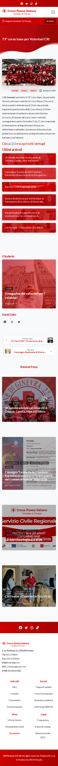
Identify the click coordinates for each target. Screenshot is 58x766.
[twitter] (26, 3)
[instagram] (31, 3)
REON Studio (35, 759)
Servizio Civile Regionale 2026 (23, 540)
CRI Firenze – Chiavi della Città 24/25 (28, 596)
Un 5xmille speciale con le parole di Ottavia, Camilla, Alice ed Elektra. (26, 409)
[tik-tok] (36, 3)
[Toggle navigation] (53, 12)
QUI (13, 144)
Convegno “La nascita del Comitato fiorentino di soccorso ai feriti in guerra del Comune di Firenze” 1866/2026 (28, 475)
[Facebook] (21, 3)
